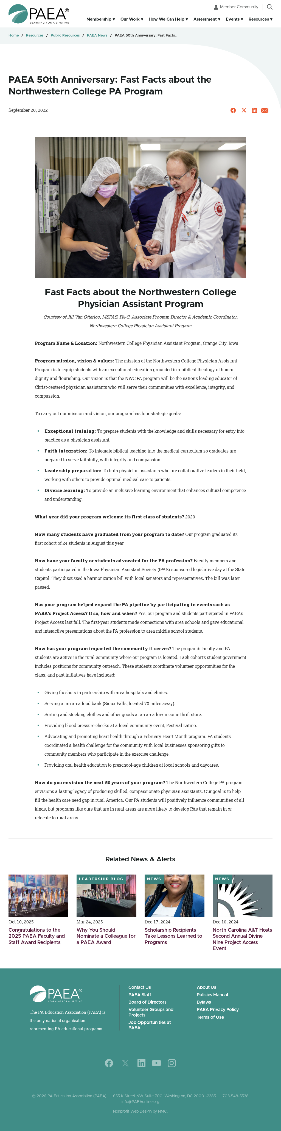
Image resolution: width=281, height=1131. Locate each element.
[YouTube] (156, 1063)
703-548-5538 (236, 1096)
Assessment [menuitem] (205, 19)
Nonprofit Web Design (132, 1111)
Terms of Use (210, 1017)
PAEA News (97, 35)
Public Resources (65, 35)
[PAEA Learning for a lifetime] (39, 14)
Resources (34, 35)
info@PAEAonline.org (140, 1102)
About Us (206, 987)
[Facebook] (109, 1063)
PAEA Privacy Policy (218, 1009)
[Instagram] (172, 1063)
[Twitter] (125, 1063)
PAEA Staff (139, 995)
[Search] (269, 7)
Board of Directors (147, 1002)
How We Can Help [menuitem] (166, 19)
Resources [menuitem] (259, 19)
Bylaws (204, 1002)
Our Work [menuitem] (130, 19)
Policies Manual (212, 995)
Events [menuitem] (233, 19)
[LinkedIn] (141, 1063)
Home (14, 35)
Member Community (239, 7)
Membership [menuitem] (98, 19)
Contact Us (139, 987)
